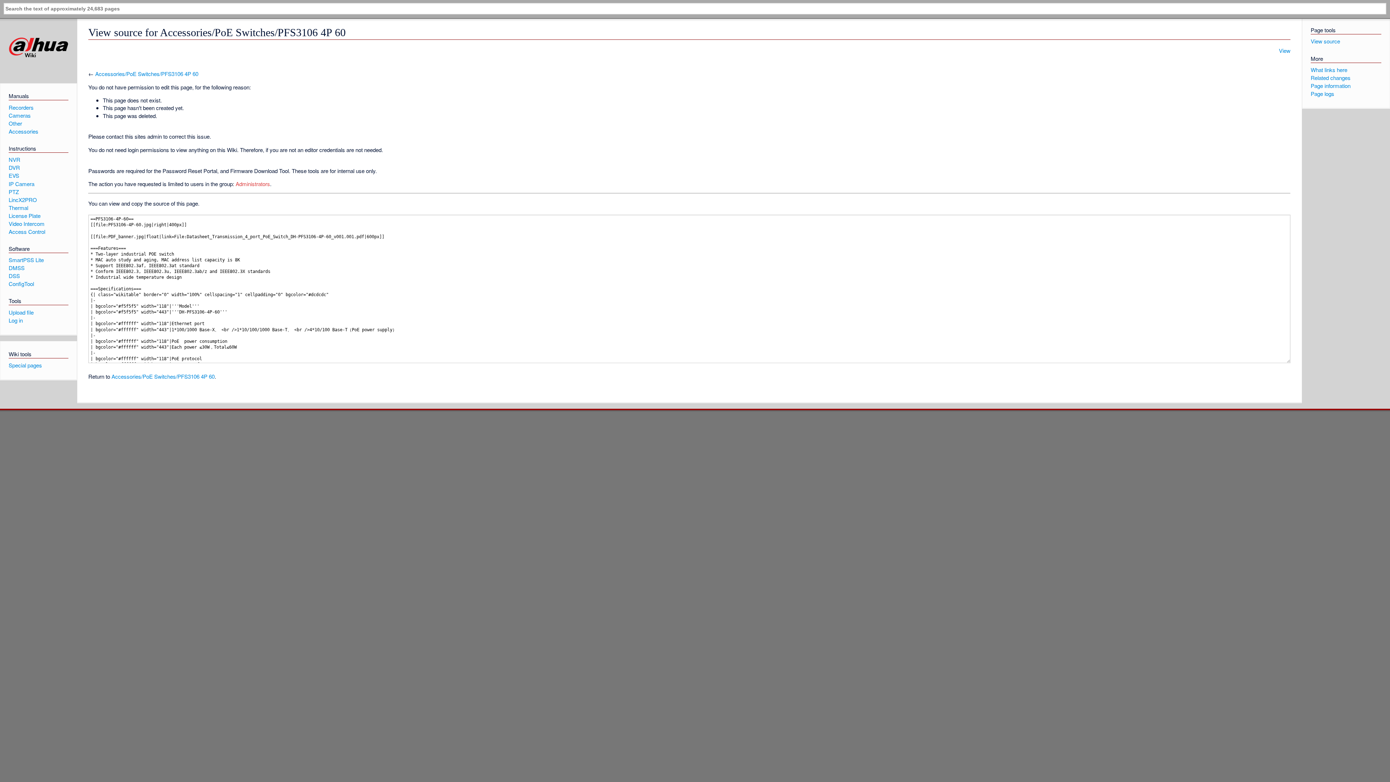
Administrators (253, 184)
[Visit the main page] (38, 47)
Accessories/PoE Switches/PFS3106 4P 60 (146, 73)
